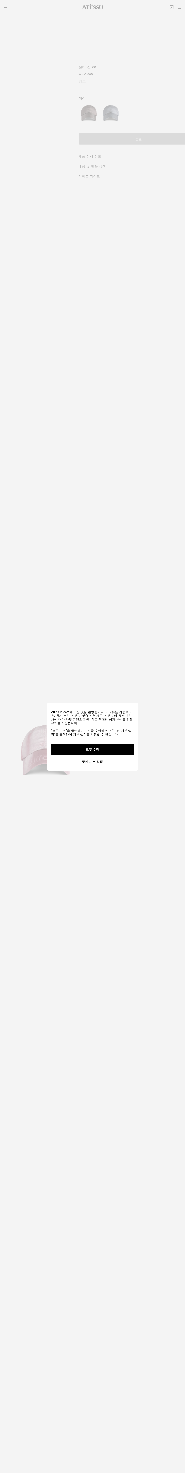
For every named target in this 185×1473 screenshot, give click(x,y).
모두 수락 (92, 749)
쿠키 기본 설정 (92, 762)
